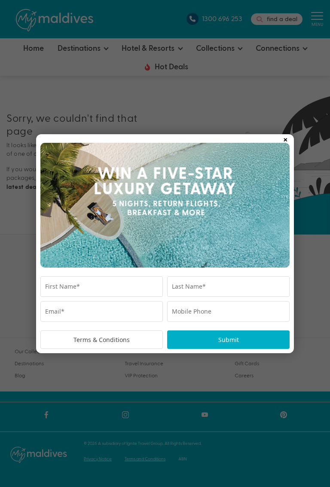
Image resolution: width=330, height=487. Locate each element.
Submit (228, 340)
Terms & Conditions (101, 340)
